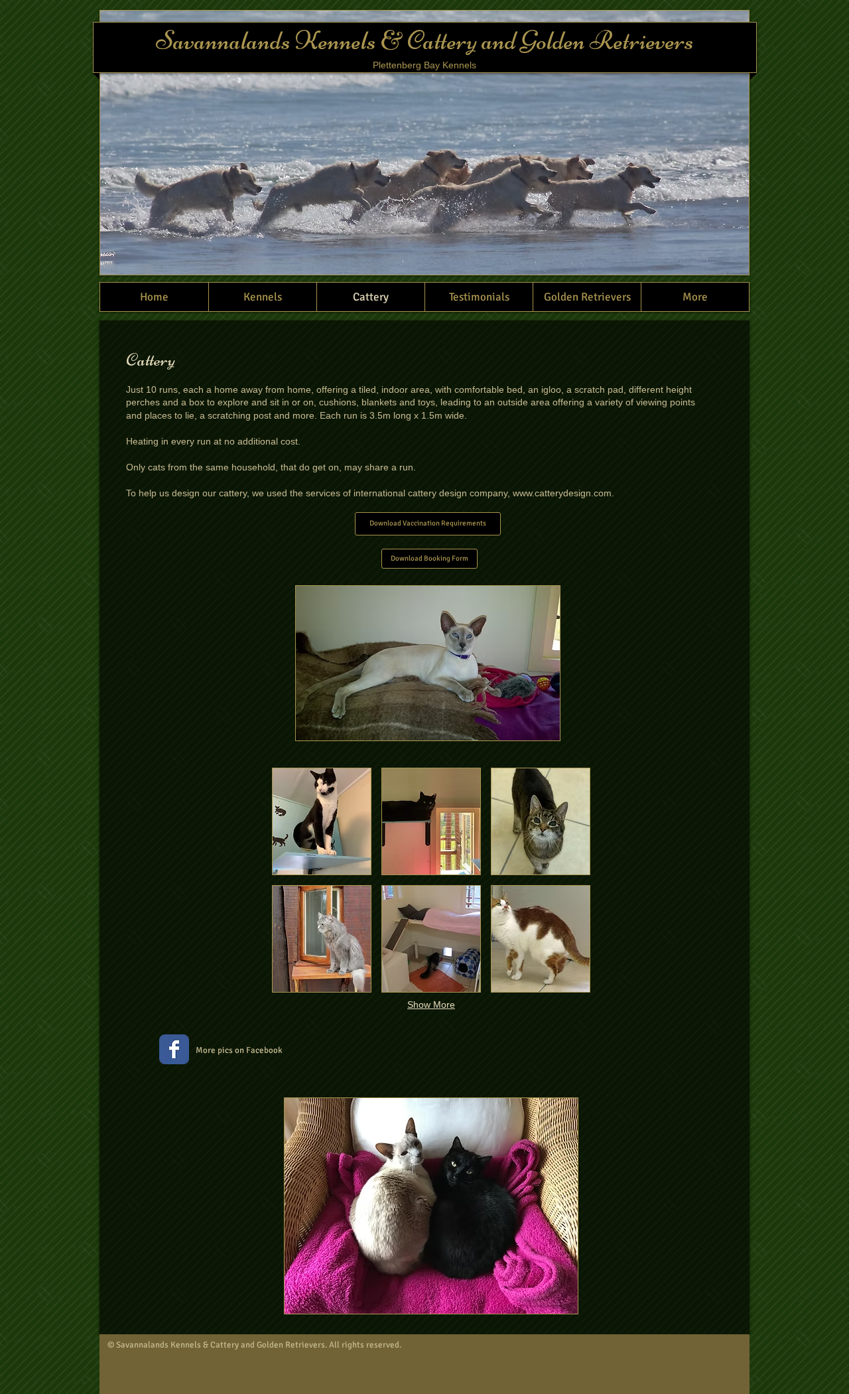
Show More (431, 1004)
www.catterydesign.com (562, 493)
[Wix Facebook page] (174, 1049)
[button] (321, 821)
